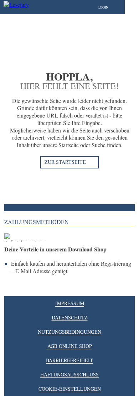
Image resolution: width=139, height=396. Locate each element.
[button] (110, 7)
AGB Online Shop (69, 346)
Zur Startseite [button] (65, 161)
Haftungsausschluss (69, 374)
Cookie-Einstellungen (69, 388)
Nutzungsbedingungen (69, 331)
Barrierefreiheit (69, 360)
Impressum (69, 303)
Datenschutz (70, 317)
